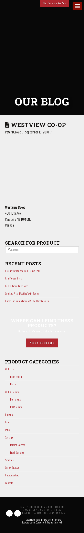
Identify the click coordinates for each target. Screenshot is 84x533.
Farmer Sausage (17, 445)
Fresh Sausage (17, 453)
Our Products (37, 506)
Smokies (9, 460)
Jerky (7, 430)
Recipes (26, 512)
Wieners (9, 483)
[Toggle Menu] (77, 6)
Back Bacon (16, 377)
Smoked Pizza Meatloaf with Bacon (22, 293)
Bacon (13, 384)
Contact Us (40, 512)
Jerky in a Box (57, 512)
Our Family (46, 509)
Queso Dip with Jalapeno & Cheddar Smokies (27, 301)
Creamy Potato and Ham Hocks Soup (23, 271)
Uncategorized (12, 475)
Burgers (9, 415)
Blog (59, 509)
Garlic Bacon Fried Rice (16, 286)
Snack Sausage (12, 468)
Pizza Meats (16, 407)
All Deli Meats (12, 392)
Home (23, 506)
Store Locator (56, 506)
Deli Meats (15, 399)
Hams (7, 422)
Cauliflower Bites (13, 278)
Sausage (9, 437)
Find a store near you (42, 342)
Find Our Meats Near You (54, 3)
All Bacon (9, 369)
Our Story (31, 509)
